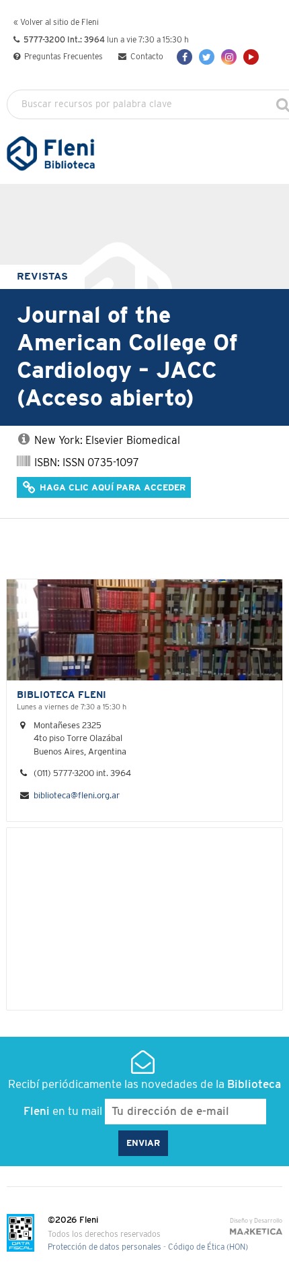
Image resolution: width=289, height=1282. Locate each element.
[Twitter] (206, 57)
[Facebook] (184, 57)
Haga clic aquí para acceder (111, 488)
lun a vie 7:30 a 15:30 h (106, 40)
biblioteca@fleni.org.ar (77, 796)
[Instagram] (229, 57)
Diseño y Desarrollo (256, 1221)
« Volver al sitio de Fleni (56, 22)
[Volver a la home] (51, 164)
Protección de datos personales (104, 1247)
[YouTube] (251, 57)
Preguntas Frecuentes (62, 57)
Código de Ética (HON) (208, 1247)
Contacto (145, 57)
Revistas (42, 276)
